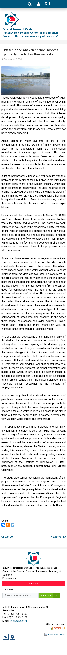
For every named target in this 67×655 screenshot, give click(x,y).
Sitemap (33, 583)
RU (47, 3)
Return (9, 536)
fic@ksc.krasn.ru (18, 620)
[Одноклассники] (8, 525)
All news (56, 536)
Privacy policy (9, 578)
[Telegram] (12, 525)
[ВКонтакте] (3, 525)
